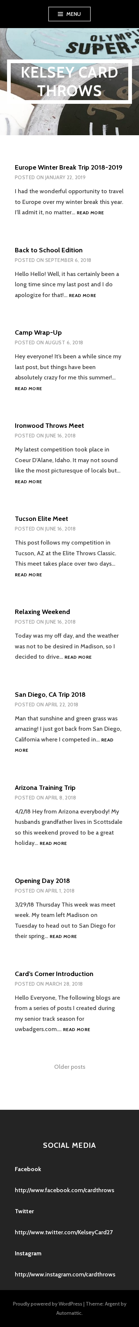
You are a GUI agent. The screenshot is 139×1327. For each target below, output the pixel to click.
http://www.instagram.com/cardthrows (65, 1274)
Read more (90, 213)
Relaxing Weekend (42, 612)
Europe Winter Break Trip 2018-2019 (68, 167)
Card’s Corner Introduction (54, 974)
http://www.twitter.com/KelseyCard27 (64, 1232)
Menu (73, 14)
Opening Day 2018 (42, 881)
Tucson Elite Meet (41, 519)
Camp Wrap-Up (38, 332)
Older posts (69, 1066)
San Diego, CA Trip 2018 (50, 694)
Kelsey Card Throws (69, 81)
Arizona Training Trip (45, 788)
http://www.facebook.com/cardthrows (64, 1190)
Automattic (69, 1313)
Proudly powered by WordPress (47, 1303)
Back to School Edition (49, 250)
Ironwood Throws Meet (49, 426)
